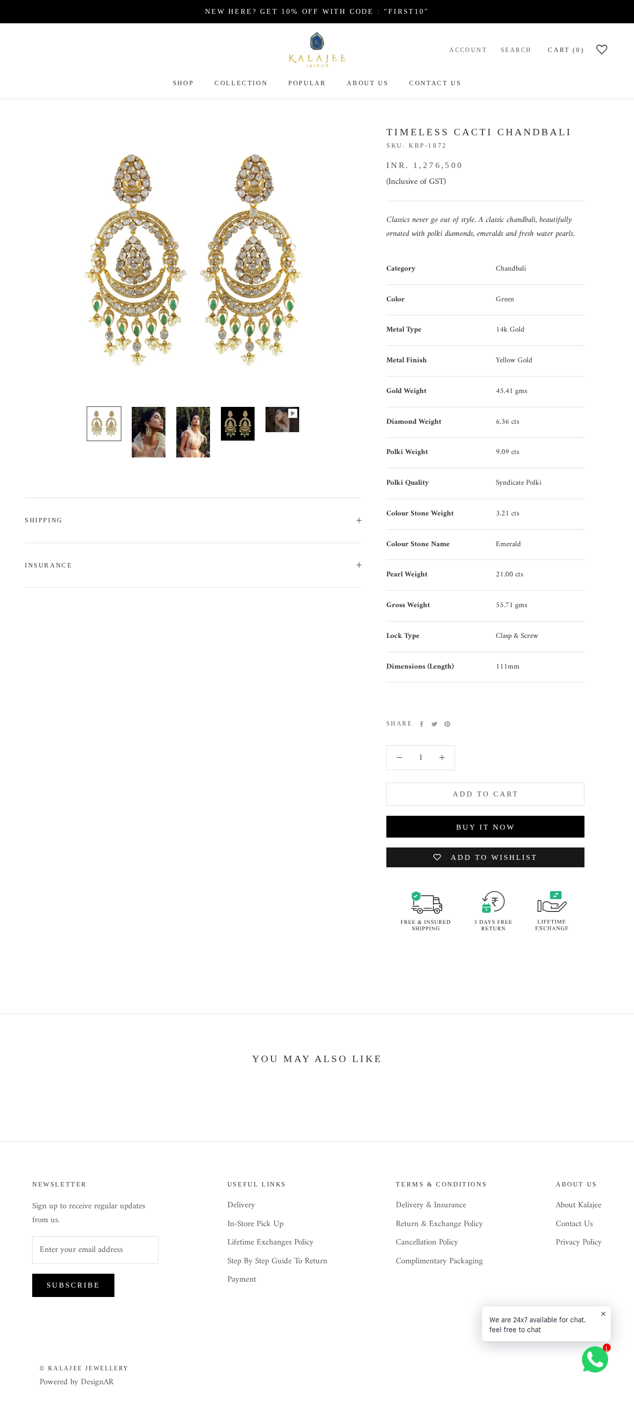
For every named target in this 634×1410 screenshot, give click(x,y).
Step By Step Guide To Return (277, 1261)
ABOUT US (367, 83)
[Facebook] (421, 724)
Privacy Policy (579, 1243)
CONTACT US (435, 83)
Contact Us (574, 1224)
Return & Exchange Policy (439, 1224)
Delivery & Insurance (431, 1205)
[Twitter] (434, 724)
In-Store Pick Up (255, 1224)
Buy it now (485, 827)
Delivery (241, 1205)
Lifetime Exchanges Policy (270, 1243)
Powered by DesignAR (76, 1382)
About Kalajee (578, 1205)
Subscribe (73, 1285)
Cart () (566, 50)
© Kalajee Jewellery (84, 1368)
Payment (241, 1280)
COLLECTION (240, 83)
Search (516, 50)
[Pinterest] (447, 724)
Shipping (44, 520)
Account (468, 50)
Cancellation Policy (427, 1243)
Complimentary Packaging (439, 1261)
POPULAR (307, 83)
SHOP (183, 83)
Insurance (48, 565)
